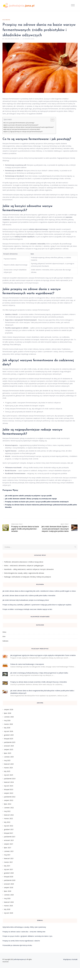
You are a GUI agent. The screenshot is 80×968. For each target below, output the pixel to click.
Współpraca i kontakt (70, 959)
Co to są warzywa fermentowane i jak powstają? (19, 123)
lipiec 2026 (7, 713)
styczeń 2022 (8, 826)
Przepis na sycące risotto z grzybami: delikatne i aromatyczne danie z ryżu (27, 936)
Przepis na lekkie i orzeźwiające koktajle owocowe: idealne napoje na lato (27, 609)
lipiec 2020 (7, 891)
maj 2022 (7, 811)
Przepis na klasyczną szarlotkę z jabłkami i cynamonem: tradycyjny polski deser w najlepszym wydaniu (36, 605)
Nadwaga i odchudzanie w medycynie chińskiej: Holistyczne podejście (27, 577)
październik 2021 (9, 837)
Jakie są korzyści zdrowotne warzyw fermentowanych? (21, 125)
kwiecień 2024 (9, 782)
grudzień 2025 (9, 735)
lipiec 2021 (7, 848)
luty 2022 (7, 822)
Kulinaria (6, 20)
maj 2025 (7, 760)
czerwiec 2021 (9, 851)
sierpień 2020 (8, 887)
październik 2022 (9, 797)
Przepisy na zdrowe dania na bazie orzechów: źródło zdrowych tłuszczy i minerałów (38, 682)
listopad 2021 (8, 833)
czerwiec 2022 (9, 808)
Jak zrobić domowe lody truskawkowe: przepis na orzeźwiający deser (25, 600)
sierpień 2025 (8, 749)
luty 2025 (7, 771)
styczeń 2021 (8, 869)
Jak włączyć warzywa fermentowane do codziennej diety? (22, 129)
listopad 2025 (8, 739)
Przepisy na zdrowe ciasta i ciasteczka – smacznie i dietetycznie (23, 932)
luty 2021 (7, 866)
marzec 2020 (8, 906)
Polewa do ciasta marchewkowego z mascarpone (27, 664)
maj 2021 (7, 855)
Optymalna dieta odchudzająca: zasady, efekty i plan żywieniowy (24, 927)
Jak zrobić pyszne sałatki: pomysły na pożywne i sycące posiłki (28, 496)
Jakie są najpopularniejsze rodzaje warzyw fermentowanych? (24, 131)
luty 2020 (7, 909)
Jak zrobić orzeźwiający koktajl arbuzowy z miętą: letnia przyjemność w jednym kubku (39, 673)
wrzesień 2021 (9, 840)
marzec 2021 (8, 862)
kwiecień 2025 (9, 764)
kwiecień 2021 (9, 858)
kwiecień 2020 (9, 902)
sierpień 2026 (8, 709)
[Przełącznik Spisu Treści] (51, 120)
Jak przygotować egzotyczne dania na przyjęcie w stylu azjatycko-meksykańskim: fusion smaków (43, 655)
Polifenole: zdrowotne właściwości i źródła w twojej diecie (23, 562)
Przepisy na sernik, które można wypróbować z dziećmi (21, 941)
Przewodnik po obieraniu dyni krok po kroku (17, 945)
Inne (3, 636)
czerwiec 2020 (9, 895)
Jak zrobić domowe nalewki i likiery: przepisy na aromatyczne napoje (31, 499)
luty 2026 (7, 728)
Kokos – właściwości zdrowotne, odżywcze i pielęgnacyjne (24, 566)
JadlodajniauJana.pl (20, 959)
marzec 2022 (8, 818)
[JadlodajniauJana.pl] (18, 5)
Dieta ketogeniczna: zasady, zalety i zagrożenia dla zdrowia (24, 573)
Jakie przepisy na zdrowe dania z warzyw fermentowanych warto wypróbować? (29, 127)
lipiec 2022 (7, 804)
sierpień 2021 (8, 844)
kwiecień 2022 (9, 815)
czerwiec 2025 (9, 757)
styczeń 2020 (8, 913)
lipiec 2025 (7, 753)
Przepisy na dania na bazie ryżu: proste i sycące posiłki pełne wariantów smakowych (37, 502)
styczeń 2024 (8, 786)
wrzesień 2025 (9, 746)
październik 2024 (9, 779)
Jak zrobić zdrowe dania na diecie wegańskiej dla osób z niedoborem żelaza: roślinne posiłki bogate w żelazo (39, 591)
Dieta (4, 632)
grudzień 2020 (9, 873)
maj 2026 (7, 720)
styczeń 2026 (8, 731)
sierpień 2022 (8, 800)
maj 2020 (7, 898)
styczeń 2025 (8, 775)
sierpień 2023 (8, 793)
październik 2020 (9, 880)
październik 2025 (9, 742)
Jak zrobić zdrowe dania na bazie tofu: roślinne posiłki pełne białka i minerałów (28, 595)
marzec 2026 (8, 724)
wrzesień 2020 (9, 884)
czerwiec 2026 (9, 717)
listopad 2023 (8, 789)
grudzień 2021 (9, 829)
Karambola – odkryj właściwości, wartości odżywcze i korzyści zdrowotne (29, 569)
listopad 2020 (8, 877)
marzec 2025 (8, 768)
